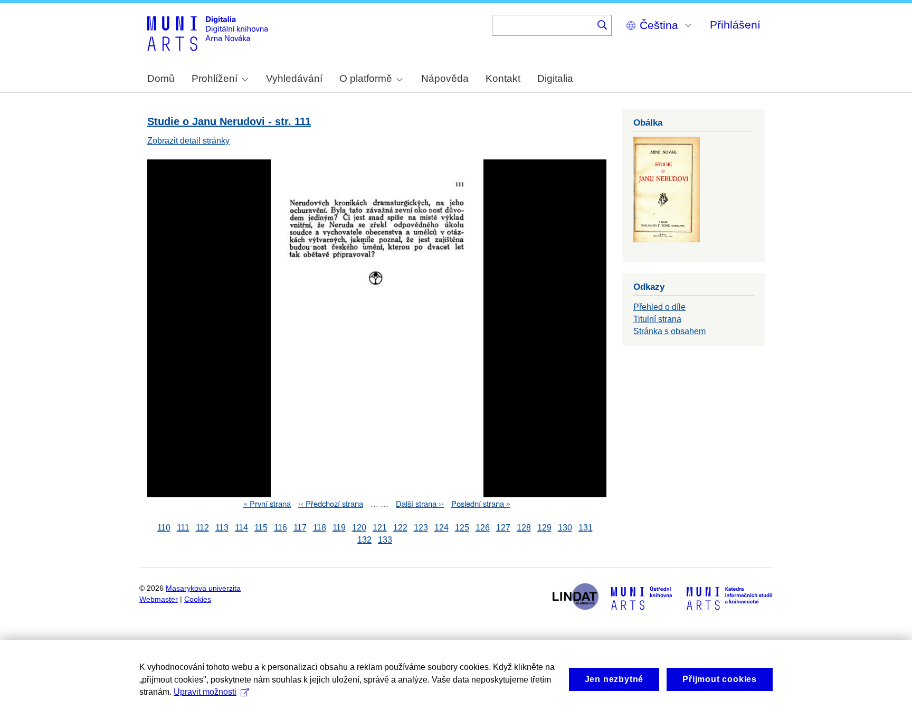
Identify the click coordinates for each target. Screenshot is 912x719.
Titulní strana (657, 319)
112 (202, 527)
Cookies (197, 599)
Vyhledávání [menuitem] (294, 78)
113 (222, 527)
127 (503, 527)
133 (385, 539)
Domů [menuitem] (161, 78)
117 (300, 527)
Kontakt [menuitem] (503, 78)
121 (380, 527)
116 (280, 527)
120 (359, 527)
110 (163, 527)
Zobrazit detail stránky (188, 140)
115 (261, 527)
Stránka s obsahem (669, 331)
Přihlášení (735, 24)
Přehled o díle (659, 306)
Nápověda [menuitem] (445, 78)
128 (524, 527)
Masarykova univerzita (203, 588)
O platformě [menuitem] (365, 78)
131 (585, 527)
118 (319, 527)
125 (462, 527)
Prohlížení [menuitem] (215, 78)
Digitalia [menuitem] (555, 78)
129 (544, 527)
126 (483, 527)
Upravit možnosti (205, 691)
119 (339, 527)
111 (183, 527)
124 (441, 527)
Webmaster (158, 599)
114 (241, 527)
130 (565, 527)
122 (400, 527)
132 (364, 539)
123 (421, 527)
